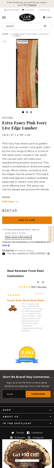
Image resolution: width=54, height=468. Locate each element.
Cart (49, 17)
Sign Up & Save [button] (27, 465)
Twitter (20, 432)
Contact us (44, 10)
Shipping (8, 250)
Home (5, 34)
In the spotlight (17, 423)
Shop (7, 410)
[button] (4, 17)
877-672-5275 (13, 10)
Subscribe (38, 394)
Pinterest (20, 437)
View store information (18, 237)
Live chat (29, 10)
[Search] (45, 26)
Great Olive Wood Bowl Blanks (26, 300)
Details (32, 5)
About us (11, 417)
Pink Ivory (8, 202)
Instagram (38, 437)
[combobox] (19, 26)
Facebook (37, 432)
